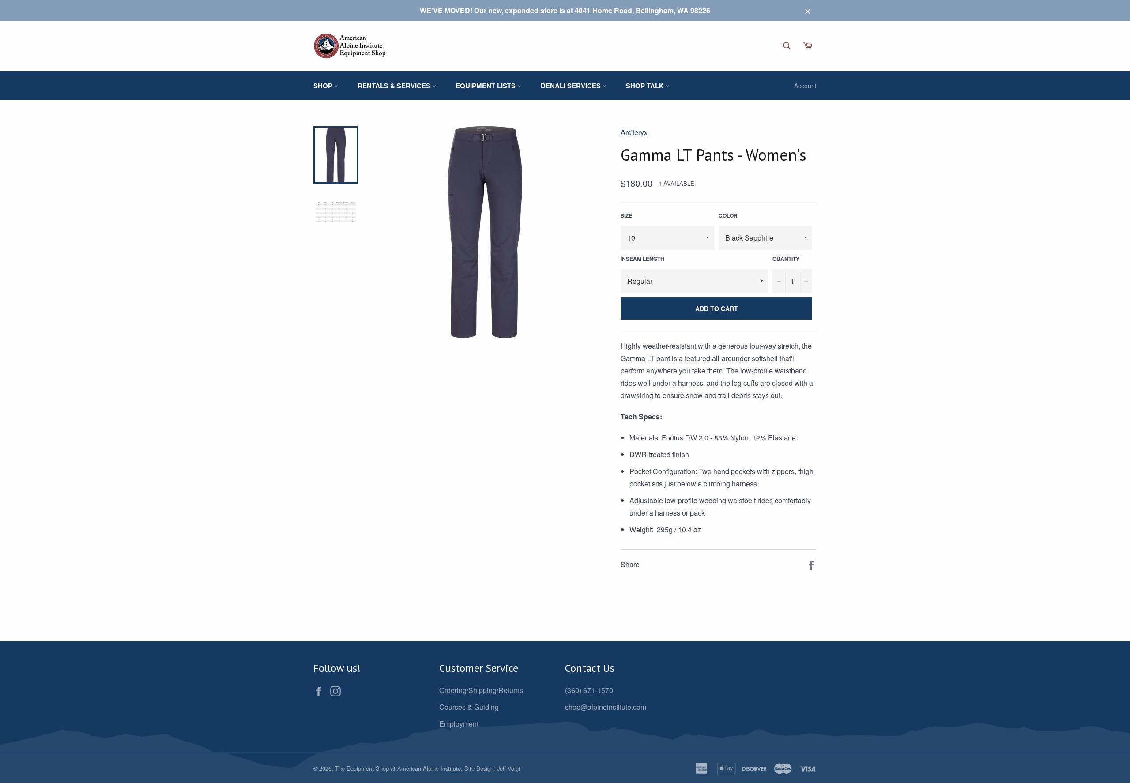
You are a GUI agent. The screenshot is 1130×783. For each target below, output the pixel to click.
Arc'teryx (634, 132)
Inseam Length (642, 259)
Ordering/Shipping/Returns (481, 690)
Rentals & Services (395, 85)
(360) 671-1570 (589, 690)
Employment (458, 724)
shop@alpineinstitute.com (605, 707)
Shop (323, 85)
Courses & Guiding (469, 707)
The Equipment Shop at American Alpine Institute (398, 768)
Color (728, 215)
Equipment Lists (486, 85)
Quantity (785, 259)
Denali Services (572, 85)
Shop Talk (646, 85)
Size (626, 215)
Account (805, 85)
